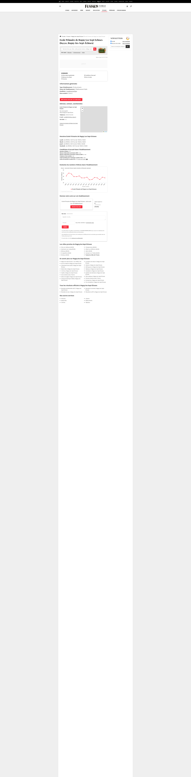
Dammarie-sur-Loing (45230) (68, 249)
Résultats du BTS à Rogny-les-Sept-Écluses (96, 292)
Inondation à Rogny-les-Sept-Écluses (95, 271)
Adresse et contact (67, 77)
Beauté (67, 1)
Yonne (68, 36)
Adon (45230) (89, 251)
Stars (111, 1)
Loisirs (116, 1)
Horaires (64, 79)
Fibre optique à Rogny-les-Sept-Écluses (95, 276)
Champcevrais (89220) (91, 247)
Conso (67, 10)
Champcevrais (76, 52)
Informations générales (68, 75)
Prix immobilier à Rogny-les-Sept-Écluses (96, 282)
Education (96, 10)
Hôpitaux (88, 302)
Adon (83, 52)
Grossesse (74, 10)
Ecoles (64, 36)
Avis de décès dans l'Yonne (68, 274)
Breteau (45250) (65, 255)
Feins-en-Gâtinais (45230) (67, 247)
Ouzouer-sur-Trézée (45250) (92, 253)
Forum (130, 1)
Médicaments (89, 300)
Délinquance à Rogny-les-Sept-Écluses (95, 267)
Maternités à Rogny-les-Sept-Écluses (70, 269)
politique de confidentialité (77, 238)
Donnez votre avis (72, 99)
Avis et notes (88, 77)
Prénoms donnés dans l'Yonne (93, 278)
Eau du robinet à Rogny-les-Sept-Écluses (71, 263)
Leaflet (105, 131)
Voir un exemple (126, 41)
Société (107, 1)
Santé (103, 1)
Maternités (64, 300)
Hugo (126, 1)
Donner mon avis (76, 206)
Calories (88, 298)
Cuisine (71, 1)
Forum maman (121, 10)
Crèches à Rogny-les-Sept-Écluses (69, 271)
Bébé (81, 10)
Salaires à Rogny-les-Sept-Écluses (94, 265)
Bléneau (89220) (65, 251)
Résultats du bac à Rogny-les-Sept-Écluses (71, 292)
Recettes (76, 1)
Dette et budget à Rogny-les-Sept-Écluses (71, 276)
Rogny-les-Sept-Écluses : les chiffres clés (71, 261)
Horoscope (121, 1)
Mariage (94, 1)
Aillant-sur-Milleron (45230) (92, 249)
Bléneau (69, 52)
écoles (104, 10)
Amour (89, 1)
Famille (99, 1)
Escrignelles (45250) (66, 253)
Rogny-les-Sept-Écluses (77, 36)
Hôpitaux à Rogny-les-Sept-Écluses (94, 269)
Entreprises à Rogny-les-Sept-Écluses (95, 280)
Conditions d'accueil (90, 75)
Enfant (88, 10)
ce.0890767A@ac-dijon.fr (70, 117)
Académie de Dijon (71, 91)
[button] (82, 108)
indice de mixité (82, 159)
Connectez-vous (90, 222)
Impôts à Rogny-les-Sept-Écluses (69, 273)
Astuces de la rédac (116, 43)
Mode (63, 1)
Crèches (63, 302)
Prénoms (112, 10)
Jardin (84, 1)
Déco (81, 1)
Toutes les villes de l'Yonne (92, 255)
